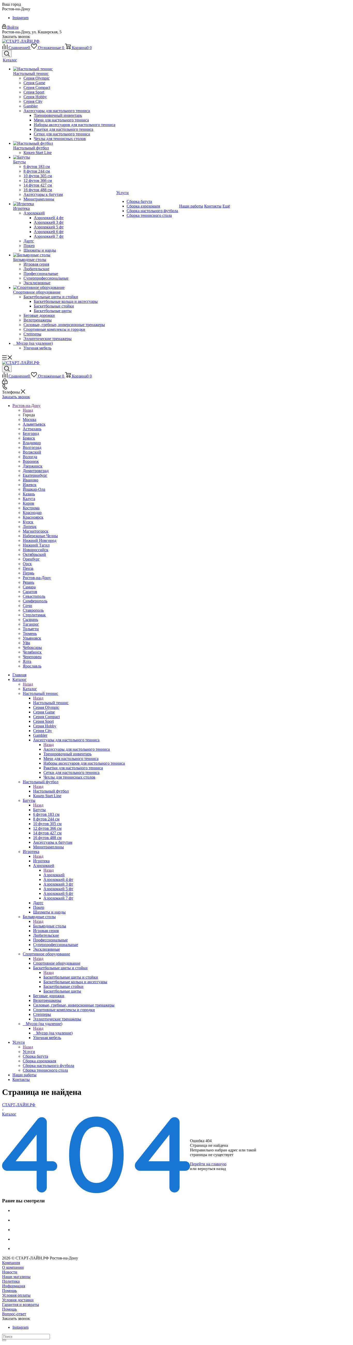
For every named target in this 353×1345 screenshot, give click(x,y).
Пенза (28, 568)
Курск (28, 522)
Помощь (9, 1290)
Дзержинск (32, 466)
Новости (9, 1272)
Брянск (29, 438)
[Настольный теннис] (64, 69)
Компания (11, 1263)
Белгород (31, 433)
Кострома (31, 508)
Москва (29, 419)
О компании (13, 1267)
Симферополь (35, 601)
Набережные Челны (40, 536)
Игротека (41, 861)
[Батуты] (64, 157)
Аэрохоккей (54, 875)
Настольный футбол (51, 791)
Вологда (30, 457)
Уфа (26, 643)
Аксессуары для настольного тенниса (76, 749)
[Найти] (4, 1340)
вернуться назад (212, 1168)
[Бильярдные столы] (64, 255)
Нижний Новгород (39, 540)
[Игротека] (64, 204)
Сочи (27, 605)
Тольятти (31, 629)
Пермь (28, 573)
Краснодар (32, 512)
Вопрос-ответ (14, 1314)
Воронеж (31, 461)
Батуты (39, 810)
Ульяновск (32, 638)
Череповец (32, 657)
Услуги (29, 1051)
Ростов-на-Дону (37, 577)
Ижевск (29, 484)
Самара (29, 587)
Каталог (30, 689)
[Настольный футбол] (64, 143)
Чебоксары (32, 647)
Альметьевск (34, 424)
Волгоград (32, 447)
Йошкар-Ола (34, 489)
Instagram (20, 18)
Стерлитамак (34, 615)
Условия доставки (18, 1300)
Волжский (32, 452)
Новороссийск (35, 550)
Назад (28, 410)
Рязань (28, 582)
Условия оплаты (16, 1295)
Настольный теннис (50, 703)
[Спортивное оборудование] (64, 287)
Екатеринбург (35, 475)
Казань (29, 494)
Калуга (29, 498)
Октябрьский (34, 554)
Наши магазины (16, 1276)
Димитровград (36, 470)
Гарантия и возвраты (20, 1304)
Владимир (32, 443)
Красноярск (33, 517)
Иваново (30, 480)
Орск (27, 564)
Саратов (30, 591)
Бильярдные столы (49, 926)
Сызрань (30, 619)
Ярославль (32, 666)
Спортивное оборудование (56, 963)
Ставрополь (33, 610)
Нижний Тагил (36, 545)
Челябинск (32, 652)
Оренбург (31, 559)
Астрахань (32, 429)
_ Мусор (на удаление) (53, 1033)
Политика (11, 1281)
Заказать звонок (16, 397)
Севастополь (34, 596)
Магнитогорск (35, 531)
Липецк (29, 526)
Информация (13, 1286)
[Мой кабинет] (4, 382)
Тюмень (30, 633)
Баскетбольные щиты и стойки (70, 977)
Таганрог (31, 624)
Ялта (27, 661)
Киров (28, 503)
